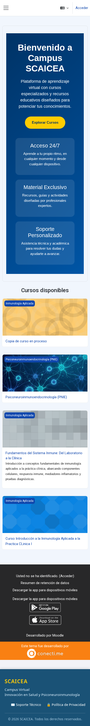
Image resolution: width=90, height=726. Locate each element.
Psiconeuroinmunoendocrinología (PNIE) (36, 397)
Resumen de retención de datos (45, 583)
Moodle (58, 635)
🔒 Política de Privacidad (66, 704)
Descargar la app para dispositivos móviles (45, 590)
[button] (64, 8)
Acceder (81, 8)
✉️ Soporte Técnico (26, 704)
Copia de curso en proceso (26, 341)
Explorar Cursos (45, 122)
